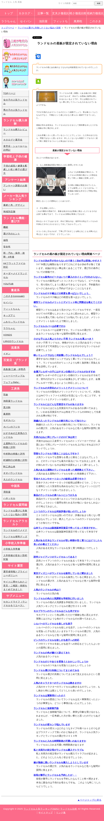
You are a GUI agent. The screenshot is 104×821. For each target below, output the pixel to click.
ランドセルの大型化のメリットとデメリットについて (61, 388)
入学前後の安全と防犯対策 (15, 557)
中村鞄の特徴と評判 (14, 454)
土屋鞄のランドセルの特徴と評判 (15, 445)
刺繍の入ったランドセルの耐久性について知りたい (60, 420)
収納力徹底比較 (95, 14)
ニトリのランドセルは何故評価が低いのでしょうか (60, 511)
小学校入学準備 (11, 549)
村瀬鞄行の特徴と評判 (15, 460)
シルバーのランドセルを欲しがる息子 (53, 623)
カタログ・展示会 (26, 14)
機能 (5, 227)
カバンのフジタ (11, 427)
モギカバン (9, 420)
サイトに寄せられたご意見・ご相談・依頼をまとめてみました (15, 586)
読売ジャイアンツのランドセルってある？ (55, 557)
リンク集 (61, 812)
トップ (8, 13)
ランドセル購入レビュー (15, 131)
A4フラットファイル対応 (14, 265)
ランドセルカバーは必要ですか (50, 326)
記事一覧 (43, 13)
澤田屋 (7, 492)
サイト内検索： (65, 3)
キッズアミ (9, 315)
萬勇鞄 (78, 21)
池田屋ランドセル (12, 401)
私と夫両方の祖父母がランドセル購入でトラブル (59, 750)
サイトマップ (45, 812)
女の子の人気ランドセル (15, 102)
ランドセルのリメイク (15, 530)
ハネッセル (9, 498)
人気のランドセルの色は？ (47, 589)
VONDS (7, 335)
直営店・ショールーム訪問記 (15, 148)
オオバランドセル (12, 473)
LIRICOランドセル (13, 341)
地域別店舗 (9, 211)
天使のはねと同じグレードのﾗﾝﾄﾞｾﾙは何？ (55, 437)
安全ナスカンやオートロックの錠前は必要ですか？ (60, 478)
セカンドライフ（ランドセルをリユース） (15, 604)
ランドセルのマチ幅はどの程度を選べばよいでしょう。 (62, 293)
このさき (95, 21)
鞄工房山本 (9, 466)
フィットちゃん (60, 22)
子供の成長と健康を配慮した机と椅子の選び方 (15, 170)
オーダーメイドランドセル (15, 275)
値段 (5, 240)
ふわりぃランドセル (14, 322)
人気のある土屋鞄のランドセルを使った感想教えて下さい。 (64, 470)
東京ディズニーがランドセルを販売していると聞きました (63, 573)
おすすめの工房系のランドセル (15, 435)
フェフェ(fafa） (11, 382)
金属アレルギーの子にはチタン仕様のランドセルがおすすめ (64, 371)
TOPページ (9, 93)
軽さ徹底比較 (78, 13)
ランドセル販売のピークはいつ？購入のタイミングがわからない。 (68, 277)
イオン (7, 353)
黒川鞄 (7, 407)
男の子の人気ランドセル (15, 112)
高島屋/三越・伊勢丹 (14, 369)
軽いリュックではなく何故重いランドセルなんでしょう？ (63, 355)
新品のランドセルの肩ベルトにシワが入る (55, 495)
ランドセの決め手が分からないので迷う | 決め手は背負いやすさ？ (68, 260)
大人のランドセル (12, 479)
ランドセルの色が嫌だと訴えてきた (52, 652)
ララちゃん (8, 21)
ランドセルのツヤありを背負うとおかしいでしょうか (61, 661)
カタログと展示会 (12, 140)
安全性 (7, 246)
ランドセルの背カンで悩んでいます (52, 724)
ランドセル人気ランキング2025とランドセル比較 (50, 809)
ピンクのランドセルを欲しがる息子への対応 (56, 640)
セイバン (26, 21)
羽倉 (5, 394)
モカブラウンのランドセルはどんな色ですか (56, 611)
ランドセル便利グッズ (15, 536)
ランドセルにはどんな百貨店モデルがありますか (59, 404)
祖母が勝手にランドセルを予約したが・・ (55, 775)
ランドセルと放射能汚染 (46, 708)
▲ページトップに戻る (89, 800)
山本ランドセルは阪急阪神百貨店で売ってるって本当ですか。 (66, 528)
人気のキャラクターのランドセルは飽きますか (58, 683)
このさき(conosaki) (14, 296)
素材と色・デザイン (14, 205)
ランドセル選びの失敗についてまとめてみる (56, 670)
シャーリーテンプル (14, 376)
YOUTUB (8, 284)
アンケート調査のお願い (15, 187)
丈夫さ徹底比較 (60, 14)
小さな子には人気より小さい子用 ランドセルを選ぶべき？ (64, 339)
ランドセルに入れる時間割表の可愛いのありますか (60, 741)
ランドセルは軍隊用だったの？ (50, 695)
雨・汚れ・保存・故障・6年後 (14, 255)
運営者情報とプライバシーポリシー (15, 573)
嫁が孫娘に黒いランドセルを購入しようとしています (61, 762)
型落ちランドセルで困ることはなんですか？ (56, 453)
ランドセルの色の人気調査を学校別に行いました (59, 598)
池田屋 (43, 21)
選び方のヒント (11, 233)
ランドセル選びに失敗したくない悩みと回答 (15, 512)
